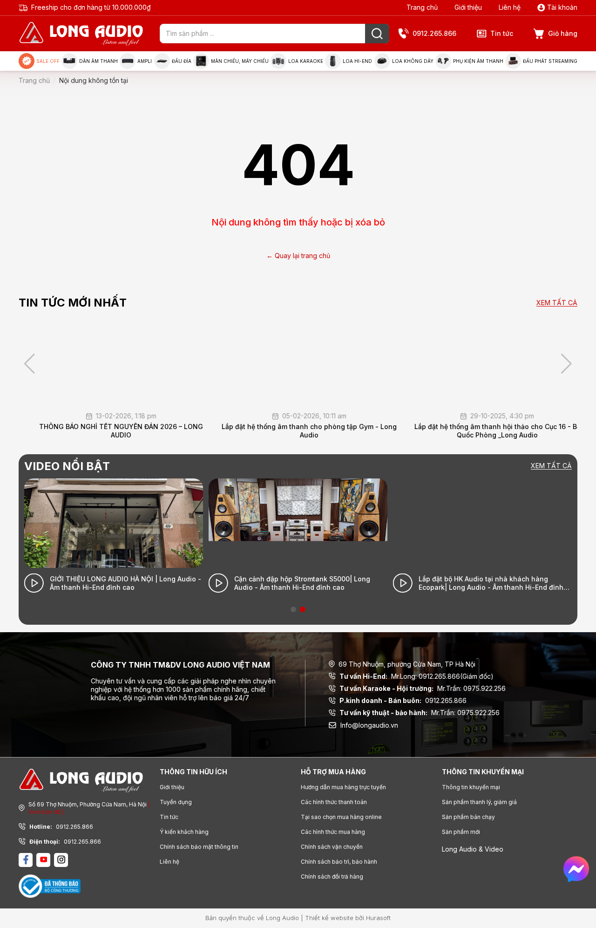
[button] (566, 364)
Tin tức (501, 33)
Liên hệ (510, 7)
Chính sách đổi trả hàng (332, 876)
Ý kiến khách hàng (184, 831)
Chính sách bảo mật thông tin (199, 846)
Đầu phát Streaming (550, 61)
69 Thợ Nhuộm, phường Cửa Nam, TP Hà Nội (407, 664)
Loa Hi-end (357, 61)
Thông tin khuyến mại (471, 787)
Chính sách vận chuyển (332, 846)
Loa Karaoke (305, 61)
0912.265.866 (434, 33)
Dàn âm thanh (98, 61)
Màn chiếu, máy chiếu (240, 61)
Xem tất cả (556, 303)
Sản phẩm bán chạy (468, 816)
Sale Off (48, 61)
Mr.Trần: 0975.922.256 (422, 688)
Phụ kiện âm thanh (478, 61)
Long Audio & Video (472, 849)
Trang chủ (422, 7)
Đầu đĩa (181, 61)
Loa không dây (412, 61)
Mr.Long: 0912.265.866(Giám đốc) (416, 676)
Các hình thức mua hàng (333, 831)
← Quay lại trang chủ (298, 255)
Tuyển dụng (176, 801)
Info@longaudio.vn (369, 725)
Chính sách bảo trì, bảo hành (339, 861)
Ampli (144, 61)
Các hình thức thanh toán (334, 801)
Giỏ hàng (562, 33)
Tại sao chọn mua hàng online (341, 816)
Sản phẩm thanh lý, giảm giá (479, 801)
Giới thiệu (468, 7)
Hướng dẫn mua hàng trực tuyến (343, 787)
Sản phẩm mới (461, 831)
